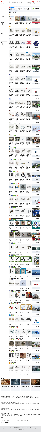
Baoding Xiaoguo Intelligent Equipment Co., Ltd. (17, 278)
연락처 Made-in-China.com (22, 427)
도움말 (34, 3)
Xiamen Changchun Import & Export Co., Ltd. (16, 254)
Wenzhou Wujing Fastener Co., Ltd (15, 182)
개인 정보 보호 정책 (18, 427)
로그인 (39, 1)
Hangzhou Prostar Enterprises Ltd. (15, 326)
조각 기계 (2, 420)
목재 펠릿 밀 (21, 420)
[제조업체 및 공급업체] (4, 1)
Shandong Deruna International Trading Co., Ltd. (17, 338)
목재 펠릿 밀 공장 (26, 2)
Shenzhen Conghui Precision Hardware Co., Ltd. (17, 302)
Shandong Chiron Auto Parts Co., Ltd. (15, 266)
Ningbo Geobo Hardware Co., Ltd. (15, 314)
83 (27, 374)
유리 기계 (5, 420)
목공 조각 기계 (18, 420)
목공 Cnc (8, 420)
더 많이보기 (2, 417)
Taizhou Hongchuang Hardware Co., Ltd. (16, 194)
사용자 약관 (15, 427)
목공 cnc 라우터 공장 (30, 2)
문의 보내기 (37, 98)
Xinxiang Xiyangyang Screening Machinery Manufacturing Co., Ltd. (19, 290)
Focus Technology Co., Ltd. (21, 429)
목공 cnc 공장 (14, 2)
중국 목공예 (11, 420)
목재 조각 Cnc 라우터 (26, 420)
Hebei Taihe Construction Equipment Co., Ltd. (16, 206)
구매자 (30, 3)
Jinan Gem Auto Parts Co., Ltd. (14, 230)
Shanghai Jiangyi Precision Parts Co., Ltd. (16, 242)
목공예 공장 (17, 2)
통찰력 (27, 427)
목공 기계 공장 (20, 2)
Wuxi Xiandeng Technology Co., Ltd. (15, 350)
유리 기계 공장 (12, 2)
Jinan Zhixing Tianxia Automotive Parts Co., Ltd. (17, 218)
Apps (36, 3)
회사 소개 (11, 427)
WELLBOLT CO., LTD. (13, 362)
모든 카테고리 (2, 3)
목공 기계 (14, 420)
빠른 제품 (26, 427)
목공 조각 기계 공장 (22, 2)
